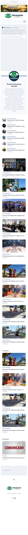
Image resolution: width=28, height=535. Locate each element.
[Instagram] (13, 498)
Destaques (4, 456)
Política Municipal (6, 279)
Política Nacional (11, 118)
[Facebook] (15, 498)
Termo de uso (7, 470)
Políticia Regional (6, 173)
